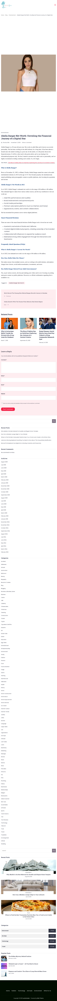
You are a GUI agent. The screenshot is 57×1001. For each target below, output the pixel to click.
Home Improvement (6, 699)
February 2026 (4, 480)
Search (54, 421)
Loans (2, 744)
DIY (2, 630)
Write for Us (47, 991)
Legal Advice (4, 732)
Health (2, 684)
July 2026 (3, 465)
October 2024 (4, 528)
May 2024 (3, 543)
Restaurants (4, 796)
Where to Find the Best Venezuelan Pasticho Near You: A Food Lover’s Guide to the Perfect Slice (25, 437)
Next (5, 305)
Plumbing (3, 781)
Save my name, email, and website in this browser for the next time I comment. (21, 403)
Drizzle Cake (4, 633)
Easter (2, 636)
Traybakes (3, 835)
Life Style (3, 735)
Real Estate (4, 787)
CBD (2, 600)
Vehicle (3, 841)
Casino (3, 597)
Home (2, 690)
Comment (4, 359)
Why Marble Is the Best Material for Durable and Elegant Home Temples (19, 431)
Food (2, 663)
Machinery (4, 747)
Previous (8, 296)
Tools (2, 829)
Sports (2, 811)
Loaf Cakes (4, 741)
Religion (3, 793)
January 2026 (4, 483)
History (3, 687)
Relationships (4, 790)
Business (3, 594)
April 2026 (3, 474)
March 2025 (4, 513)
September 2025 (5, 495)
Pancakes (3, 768)
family (2, 654)
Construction (4, 615)
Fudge (2, 669)
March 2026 (4, 477)
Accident (3, 561)
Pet (2, 774)
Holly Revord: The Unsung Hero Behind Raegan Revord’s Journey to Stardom (25, 293)
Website (3, 393)
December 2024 (5, 522)
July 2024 (3, 537)
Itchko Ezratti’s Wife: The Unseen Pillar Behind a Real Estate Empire (23, 301)
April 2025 (3, 510)
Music (2, 759)
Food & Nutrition (5, 666)
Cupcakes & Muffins (6, 624)
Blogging (3, 588)
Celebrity (3, 603)
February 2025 (4, 516)
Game (2, 672)
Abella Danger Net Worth (16, 283)
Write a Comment (27, 143)
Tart (2, 817)
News (2, 765)
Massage (3, 753)
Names (3, 762)
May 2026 (3, 471)
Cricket (3, 618)
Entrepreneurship (5, 648)
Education (3, 639)
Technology (4, 823)
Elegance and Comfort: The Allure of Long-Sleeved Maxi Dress (27, 971)
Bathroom (3, 573)
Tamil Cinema (4, 814)
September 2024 (5, 531)
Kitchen (3, 720)
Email (2, 384)
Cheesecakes (4, 606)
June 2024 (4, 540)
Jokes (2, 717)
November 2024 (5, 525)
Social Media (4, 805)
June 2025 (3, 504)
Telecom (3, 826)
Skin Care (3, 802)
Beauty (3, 576)
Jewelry (3, 714)
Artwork (3, 567)
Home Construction (6, 693)
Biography (3, 579)
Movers (3, 756)
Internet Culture (5, 708)
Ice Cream (4, 705)
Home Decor (4, 696)
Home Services (5, 702)
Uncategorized (5, 838)
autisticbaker (26, 998)
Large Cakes (4, 726)
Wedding (3, 844)
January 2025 (4, 519)
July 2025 (3, 501)
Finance (3, 660)
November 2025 (5, 489)
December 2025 (5, 486)
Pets (2, 777)
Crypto (3, 621)
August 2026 (4, 462)
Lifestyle (3, 738)
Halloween (3, 681)
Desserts (3, 627)
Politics (3, 784)
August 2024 (4, 534)
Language (3, 723)
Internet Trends (5, 711)
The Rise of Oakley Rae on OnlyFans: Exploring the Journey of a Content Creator (31, 163)
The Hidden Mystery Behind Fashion (20, 956)
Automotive (4, 570)
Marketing (3, 750)
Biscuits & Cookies (5, 582)
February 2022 (4, 552)
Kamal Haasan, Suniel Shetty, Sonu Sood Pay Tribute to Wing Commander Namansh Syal (46, 335)
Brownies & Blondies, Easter (8, 591)
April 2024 (3, 546)
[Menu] (55, 5)
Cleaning (3, 612)
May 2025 (3, 507)
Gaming (3, 675)
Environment (4, 651)
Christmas (3, 609)
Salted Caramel (5, 799)
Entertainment (5, 132)
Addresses (3, 564)
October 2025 (4, 492)
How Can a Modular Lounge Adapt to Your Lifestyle (14, 434)
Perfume (3, 771)
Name (3, 375)
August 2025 (4, 498)
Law (2, 729)
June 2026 (3, 468)
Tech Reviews (4, 820)
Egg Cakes (3, 642)
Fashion (3, 657)
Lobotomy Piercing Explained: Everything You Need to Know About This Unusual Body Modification (26, 440)
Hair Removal (4, 678)
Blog (2, 585)
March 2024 (4, 549)
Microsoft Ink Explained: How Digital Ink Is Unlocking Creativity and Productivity (21, 443)
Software (3, 808)
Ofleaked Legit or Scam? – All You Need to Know (23, 964)
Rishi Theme (40, 998)
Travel (2, 832)
